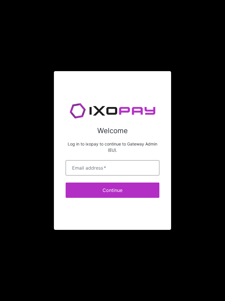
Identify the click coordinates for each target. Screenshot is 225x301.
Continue (112, 190)
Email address (89, 167)
